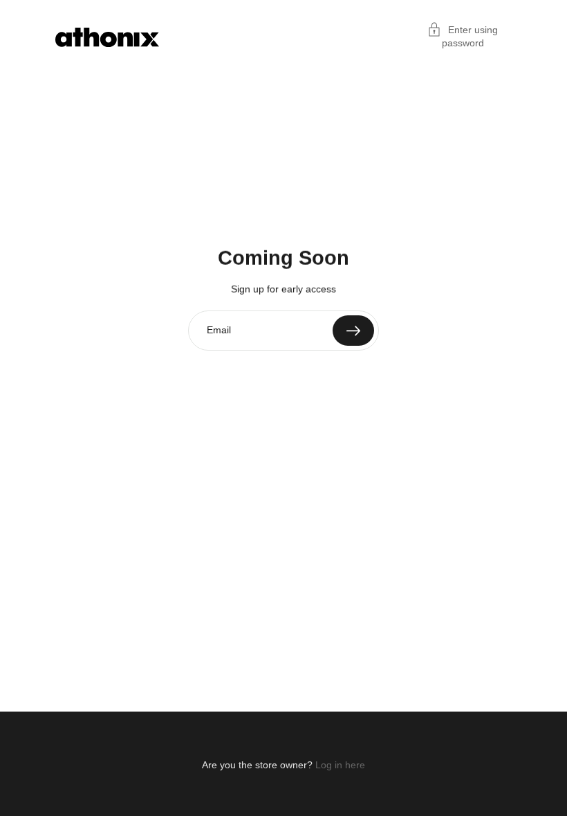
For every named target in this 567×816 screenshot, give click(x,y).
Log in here (340, 764)
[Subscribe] (353, 330)
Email (219, 329)
